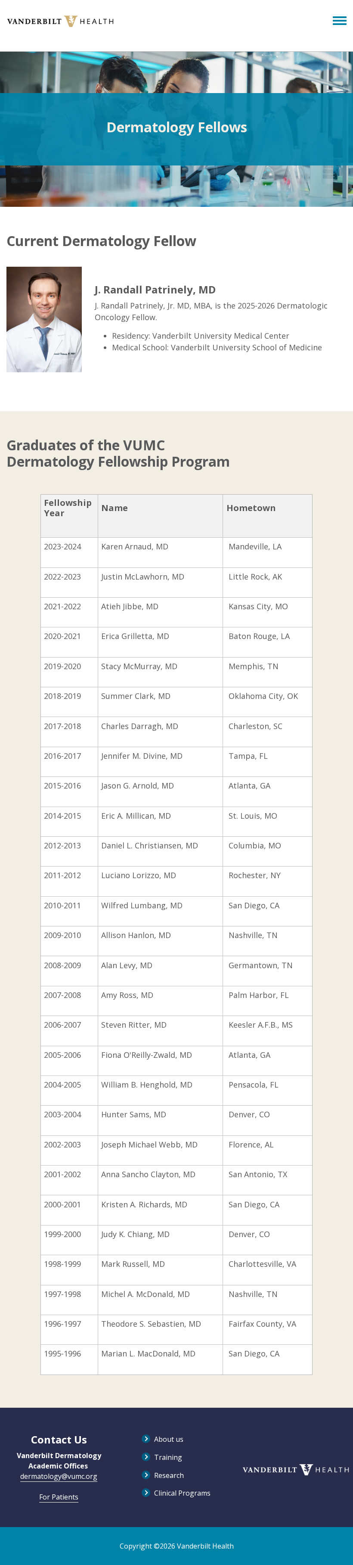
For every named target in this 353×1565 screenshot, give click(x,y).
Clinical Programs (182, 1493)
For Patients (58, 1497)
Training (168, 1457)
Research (169, 1475)
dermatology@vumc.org (58, 1476)
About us (168, 1439)
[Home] (60, 21)
